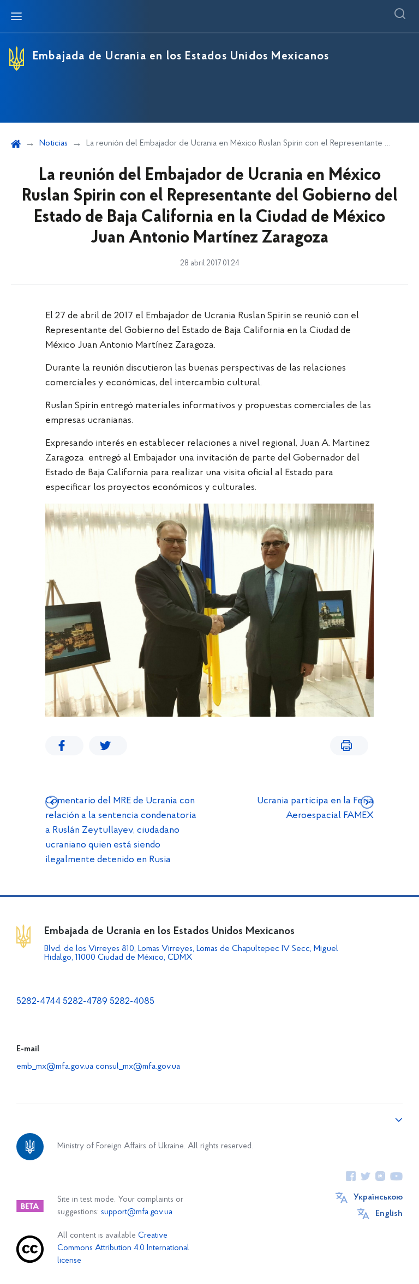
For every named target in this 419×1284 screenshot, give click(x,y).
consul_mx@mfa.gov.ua (137, 1066)
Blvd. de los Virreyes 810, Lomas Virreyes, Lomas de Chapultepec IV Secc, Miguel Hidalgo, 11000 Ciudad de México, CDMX (191, 953)
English (389, 1213)
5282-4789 (85, 1002)
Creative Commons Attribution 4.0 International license (123, 1248)
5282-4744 (38, 1002)
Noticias (53, 143)
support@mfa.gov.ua (136, 1212)
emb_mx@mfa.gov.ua (54, 1066)
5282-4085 (132, 1002)
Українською (378, 1197)
